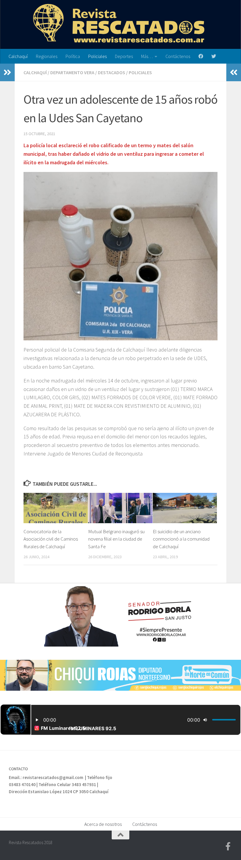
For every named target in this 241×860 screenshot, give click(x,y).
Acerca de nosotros (103, 824)
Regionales (46, 56)
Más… (147, 56)
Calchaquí (18, 56)
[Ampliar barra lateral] (7, 72)
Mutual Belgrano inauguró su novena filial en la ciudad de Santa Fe (116, 539)
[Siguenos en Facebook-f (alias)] (228, 846)
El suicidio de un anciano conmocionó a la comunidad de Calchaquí (181, 539)
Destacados (111, 72)
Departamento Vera (72, 72)
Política (73, 56)
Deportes (124, 56)
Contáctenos (177, 56)
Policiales (97, 56)
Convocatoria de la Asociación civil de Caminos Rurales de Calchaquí (51, 539)
